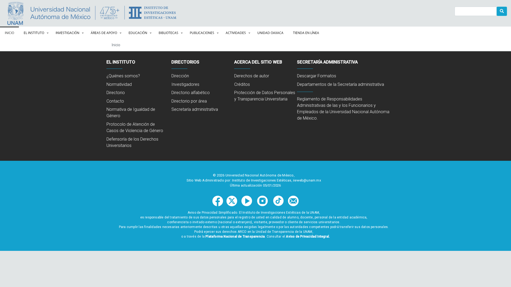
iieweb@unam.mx (307, 180)
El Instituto (34, 33)
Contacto (115, 101)
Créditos (242, 84)
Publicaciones (202, 33)
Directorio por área (189, 101)
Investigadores (185, 84)
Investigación (67, 33)
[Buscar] (502, 11)
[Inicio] (188, 13)
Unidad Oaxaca (270, 33)
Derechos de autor (251, 75)
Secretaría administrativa (194, 109)
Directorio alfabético (190, 92)
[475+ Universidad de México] (109, 13)
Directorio (115, 92)
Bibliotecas (168, 33)
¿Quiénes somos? (123, 75)
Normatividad (119, 84)
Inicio (9, 33)
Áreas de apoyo (104, 33)
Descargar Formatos (316, 75)
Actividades (236, 33)
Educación (138, 33)
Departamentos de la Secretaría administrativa (340, 84)
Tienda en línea (306, 33)
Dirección (180, 75)
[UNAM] (47, 13)
